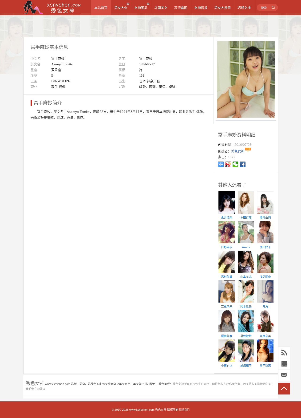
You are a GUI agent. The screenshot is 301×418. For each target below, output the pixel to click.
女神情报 (200, 8)
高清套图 (180, 8)
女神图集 (140, 8)
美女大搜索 (222, 8)
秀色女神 (160, 409)
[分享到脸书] (243, 164)
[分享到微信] (235, 164)
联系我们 (184, 409)
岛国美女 (160, 8)
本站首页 (100, 8)
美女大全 (120, 8)
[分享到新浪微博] (228, 164)
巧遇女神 (244, 8)
